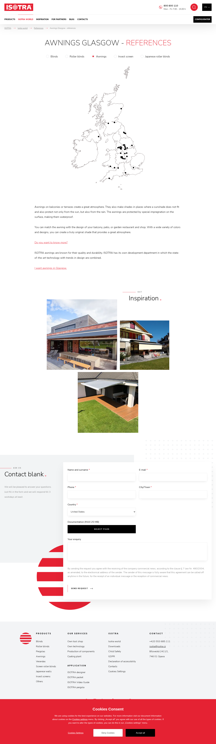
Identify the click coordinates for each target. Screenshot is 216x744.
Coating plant (74, 656)
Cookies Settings (117, 671)
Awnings (101, 56)
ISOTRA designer (76, 672)
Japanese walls (44, 671)
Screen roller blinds (46, 666)
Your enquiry (74, 539)
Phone (72, 487)
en (205, 7)
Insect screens (43, 676)
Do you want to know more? (51, 242)
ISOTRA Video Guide (78, 682)
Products (9, 19)
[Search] (194, 7)
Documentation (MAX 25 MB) (83, 522)
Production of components (81, 651)
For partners (59, 19)
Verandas (41, 661)
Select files (101, 529)
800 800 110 (171, 5)
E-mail (143, 469)
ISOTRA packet (75, 677)
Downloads (114, 646)
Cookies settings (80, 719)
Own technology (75, 646)
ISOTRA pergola (75, 687)
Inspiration (42, 19)
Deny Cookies (108, 733)
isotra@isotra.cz (157, 646)
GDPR (111, 656)
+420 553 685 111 (159, 641)
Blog (71, 19)
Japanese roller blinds (157, 56)
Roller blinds (77, 56)
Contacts (82, 19)
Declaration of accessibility (122, 661)
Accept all (140, 733)
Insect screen (125, 56)
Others (39, 681)
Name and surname (79, 469)
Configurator (202, 19)
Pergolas (40, 651)
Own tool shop (75, 641)
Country (73, 504)
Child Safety (114, 651)
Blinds (54, 56)
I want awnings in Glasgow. (51, 268)
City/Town (145, 487)
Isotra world (25, 19)
